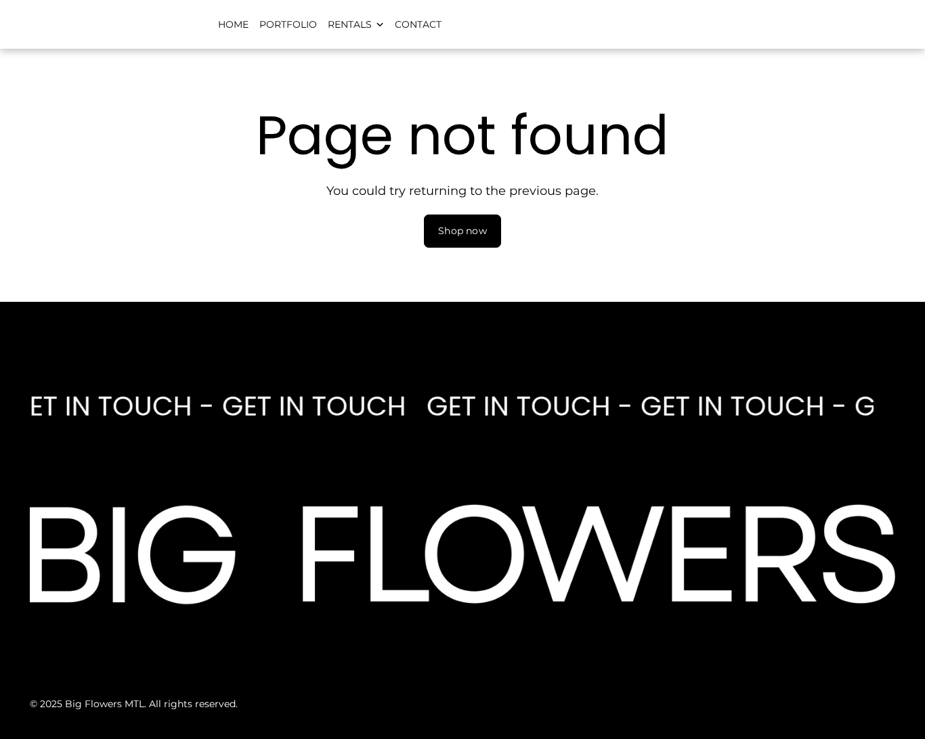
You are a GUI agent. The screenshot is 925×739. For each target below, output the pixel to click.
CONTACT (418, 24)
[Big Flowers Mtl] (114, 30)
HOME (233, 24)
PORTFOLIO (288, 24)
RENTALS (350, 24)
